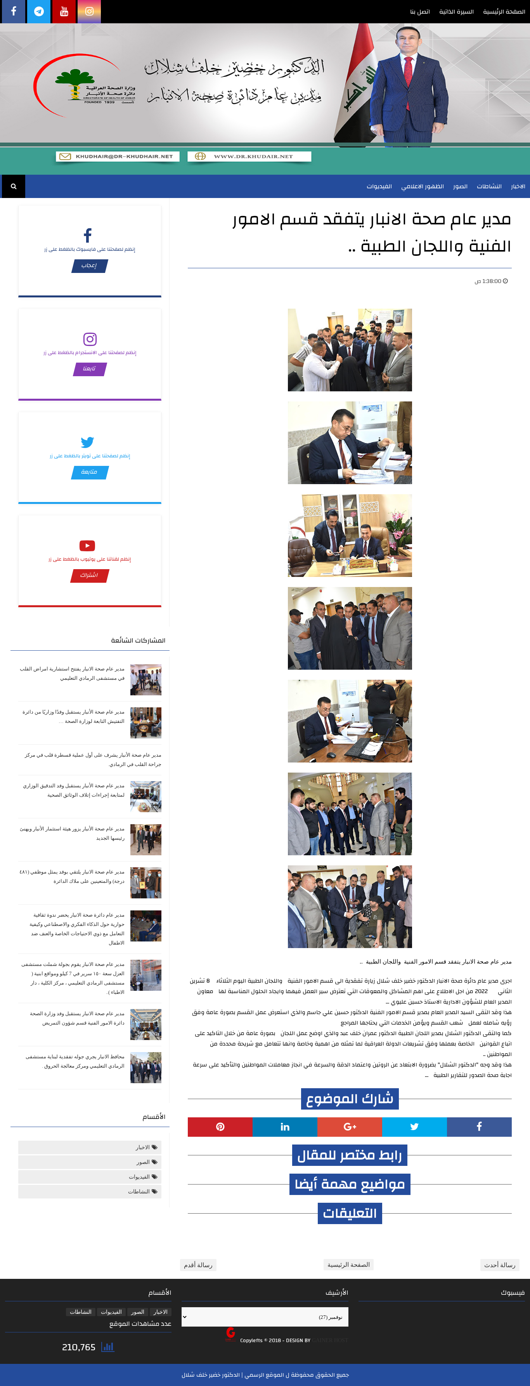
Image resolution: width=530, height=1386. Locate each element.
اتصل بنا (420, 11)
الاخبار (518, 186)
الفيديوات (379, 186)
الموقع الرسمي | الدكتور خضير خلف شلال (233, 1375)
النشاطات (489, 186)
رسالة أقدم (198, 1265)
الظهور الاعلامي (422, 186)
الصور (460, 186)
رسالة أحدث (500, 1265)
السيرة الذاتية (456, 11)
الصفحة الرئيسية (504, 11)
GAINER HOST (330, 1340)
